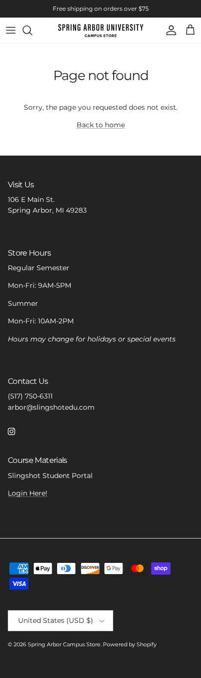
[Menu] (10, 30)
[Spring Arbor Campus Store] (100, 30)
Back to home (101, 124)
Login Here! (27, 493)
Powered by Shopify (130, 644)
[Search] (32, 30)
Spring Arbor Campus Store (64, 644)
